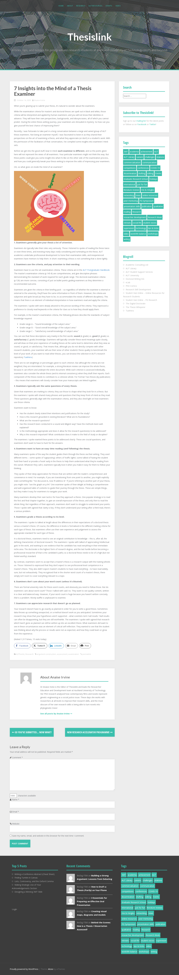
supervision (129, 228)
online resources (150, 195)
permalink (86, 654)
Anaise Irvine (39, 100)
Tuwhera (28, 357)
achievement (146, 151)
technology (141, 228)
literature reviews (131, 190)
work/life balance (138, 233)
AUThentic (20, 654)
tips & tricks (153, 228)
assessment (62, 654)
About (70, 5)
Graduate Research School (136, 179)
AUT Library (129, 157)
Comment (17, 757)
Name (15, 799)
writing (127, 239)
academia (134, 151)
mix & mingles (147, 190)
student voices (149, 222)
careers (139, 157)
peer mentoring (131, 200)
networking (129, 195)
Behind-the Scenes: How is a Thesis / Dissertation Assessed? (94, 926)
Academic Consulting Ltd (137, 264)
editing (150, 173)
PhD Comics (131, 286)
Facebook (141, 124)
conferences (143, 168)
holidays (153, 179)
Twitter (152, 124)
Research (80, 5)
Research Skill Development (138, 289)
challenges (150, 157)
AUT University (132, 275)
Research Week (155, 217)
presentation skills (132, 206)
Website (15, 823)
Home (61, 5)
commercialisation (132, 162)
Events (109, 5)
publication (147, 206)
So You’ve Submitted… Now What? (33, 732)
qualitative (158, 206)
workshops (153, 233)
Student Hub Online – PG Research (141, 300)
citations (160, 157)
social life (137, 222)
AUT (156, 151)
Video (118, 5)
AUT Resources (95, 5)
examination (73, 654)
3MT (126, 151)
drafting (141, 173)
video (126, 233)
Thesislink (89, 37)
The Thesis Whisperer (135, 307)
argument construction (46, 654)
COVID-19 (155, 168)
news (138, 195)
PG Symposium (147, 200)
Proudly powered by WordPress (24, 969)
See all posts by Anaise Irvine (55, 713)
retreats (127, 222)
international (129, 184)
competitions (130, 168)
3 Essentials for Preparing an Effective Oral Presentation (92, 901)
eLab (128, 282)
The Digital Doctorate (135, 303)
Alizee (50, 969)
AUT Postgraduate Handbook (96, 270)
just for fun (142, 184)
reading (127, 211)
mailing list (141, 120)
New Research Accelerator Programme (88, 732)
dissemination (130, 173)
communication (149, 162)
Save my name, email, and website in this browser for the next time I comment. (48, 835)
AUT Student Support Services (139, 272)
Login (14, 909)
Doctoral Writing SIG (135, 279)
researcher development (135, 217)
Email (15, 811)
